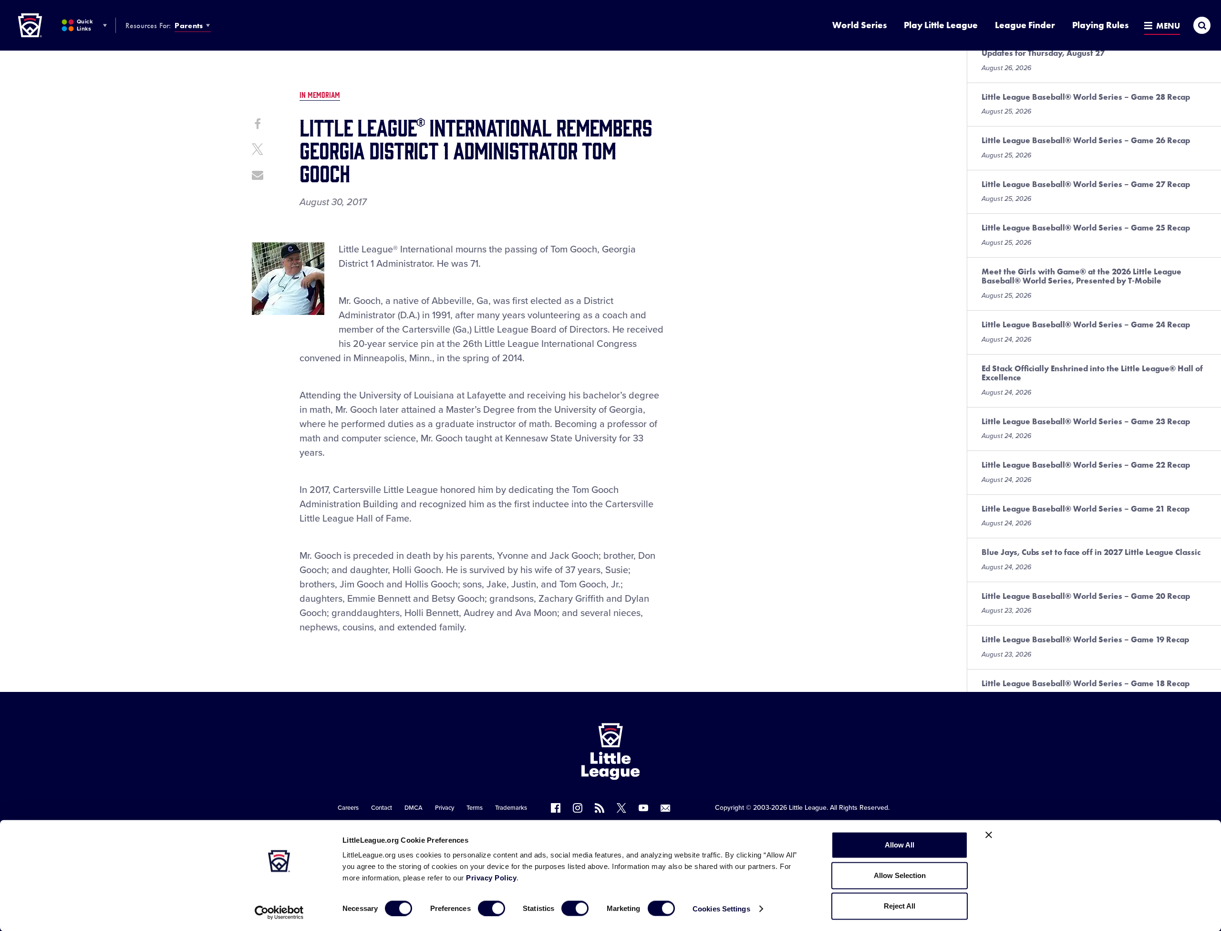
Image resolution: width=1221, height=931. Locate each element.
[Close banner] (988, 835)
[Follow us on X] (621, 808)
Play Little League (941, 25)
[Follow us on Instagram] (577, 808)
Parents (189, 26)
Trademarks (511, 808)
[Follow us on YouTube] (643, 808)
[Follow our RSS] (599, 808)
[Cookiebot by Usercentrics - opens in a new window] (279, 912)
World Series (859, 25)
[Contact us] (665, 808)
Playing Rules (1100, 25)
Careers (348, 808)
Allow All (899, 845)
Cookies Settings (721, 908)
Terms (474, 808)
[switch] (491, 908)
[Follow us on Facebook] (555, 808)
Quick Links (85, 25)
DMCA (413, 808)
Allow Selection (900, 875)
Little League (808, 808)
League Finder (1025, 25)
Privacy (444, 808)
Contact (381, 808)
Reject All (899, 906)
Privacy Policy (491, 878)
